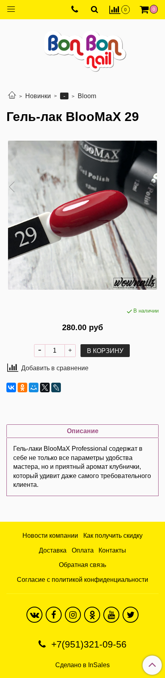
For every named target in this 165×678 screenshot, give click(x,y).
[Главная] (12, 96)
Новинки (38, 96)
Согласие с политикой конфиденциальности (82, 579)
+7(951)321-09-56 (88, 644)
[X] (45, 387)
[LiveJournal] (56, 387)
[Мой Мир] (33, 387)
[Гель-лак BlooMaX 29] (82, 215)
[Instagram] (73, 615)
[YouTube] (111, 615)
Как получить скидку (113, 535)
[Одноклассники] (22, 387)
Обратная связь (82, 564)
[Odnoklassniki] (92, 615)
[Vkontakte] (34, 615)
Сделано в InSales (82, 665)
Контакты (112, 550)
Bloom (87, 96)
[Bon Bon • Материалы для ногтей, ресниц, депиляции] (82, 48)
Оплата (83, 550)
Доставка (52, 550)
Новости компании (50, 535)
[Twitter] (131, 615)
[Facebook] (54, 615)
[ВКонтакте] (11, 387)
